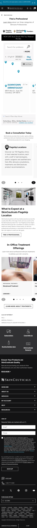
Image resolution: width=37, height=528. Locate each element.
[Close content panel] (34, 3)
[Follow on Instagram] (26, 490)
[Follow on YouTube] (34, 490)
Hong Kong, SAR (27, 510)
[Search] (30, 8)
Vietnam (31, 516)
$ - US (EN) (6, 501)
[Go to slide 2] (18, 182)
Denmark (29, 508)
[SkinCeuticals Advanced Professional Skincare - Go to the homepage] (15, 8)
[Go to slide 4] (23, 299)
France (8, 510)
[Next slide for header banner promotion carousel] (32, 2)
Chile (8, 508)
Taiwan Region (29, 515)
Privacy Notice (27, 462)
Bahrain (20, 507)
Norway (11, 513)
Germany (14, 510)
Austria (15, 507)
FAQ (2, 317)
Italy (33, 510)
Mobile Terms (8, 446)
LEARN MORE (6, 293)
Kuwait (17, 512)
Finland (3, 510)
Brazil (31, 507)
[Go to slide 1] (15, 182)
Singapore (31, 513)
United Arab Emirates (14, 516)
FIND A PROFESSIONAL (11, 235)
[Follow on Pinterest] (18, 490)
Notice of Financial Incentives (16, 452)
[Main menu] (2, 8)
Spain (10, 515)
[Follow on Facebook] (3, 490)
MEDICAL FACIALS (6, 320)
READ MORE (5, 371)
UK (7, 516)
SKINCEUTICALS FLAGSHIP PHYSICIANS (13, 322)
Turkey (3, 516)
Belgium (26, 507)
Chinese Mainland (15, 508)
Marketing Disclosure (21, 460)
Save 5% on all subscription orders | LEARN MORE (16, 2)
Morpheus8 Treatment (10, 286)
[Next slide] (34, 182)
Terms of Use (18, 458)
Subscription (8, 335)
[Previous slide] (3, 182)
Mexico (28, 512)
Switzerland (21, 515)
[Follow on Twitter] (11, 490)
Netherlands (4, 513)
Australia (10, 507)
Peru (16, 513)
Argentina (3, 507)
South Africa (4, 515)
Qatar (25, 513)
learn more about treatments (18, 306)
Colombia (23, 508)
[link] (34, 8)
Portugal (20, 513)
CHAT (27, 526)
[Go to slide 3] (21, 182)
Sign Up (10, 469)
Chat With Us (28, 335)
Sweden (15, 515)
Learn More (7, 22)
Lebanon (22, 512)
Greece (19, 510)
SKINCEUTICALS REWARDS (9, 526)
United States (24, 516)
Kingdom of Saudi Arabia (8, 512)
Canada (3, 508)
